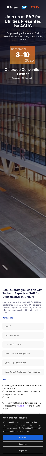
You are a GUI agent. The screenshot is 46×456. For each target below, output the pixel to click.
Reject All (23, 451)
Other (7, 397)
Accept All (23, 437)
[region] (23, 435)
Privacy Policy (22, 406)
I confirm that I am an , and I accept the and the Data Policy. (21, 406)
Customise (23, 444)
